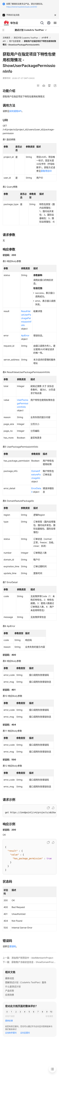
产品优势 (9, 990)
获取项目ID (46, 171)
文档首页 (6, 38)
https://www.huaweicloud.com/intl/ (21, 7)
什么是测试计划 (13, 986)
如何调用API (15, 111)
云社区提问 (25, 1033)
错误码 (12, 946)
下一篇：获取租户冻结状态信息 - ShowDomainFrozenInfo (29, 962)
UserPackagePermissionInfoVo (22, 403)
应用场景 (9, 994)
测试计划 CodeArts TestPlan (26, 38)
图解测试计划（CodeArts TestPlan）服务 (25, 982)
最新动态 (9, 978)
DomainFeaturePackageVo (36, 474)
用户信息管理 (14, 41)
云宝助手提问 (11, 1033)
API (4, 41)
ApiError (25, 335)
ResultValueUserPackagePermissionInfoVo (26, 318)
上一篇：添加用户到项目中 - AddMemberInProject (28, 957)
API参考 (45, 38)
